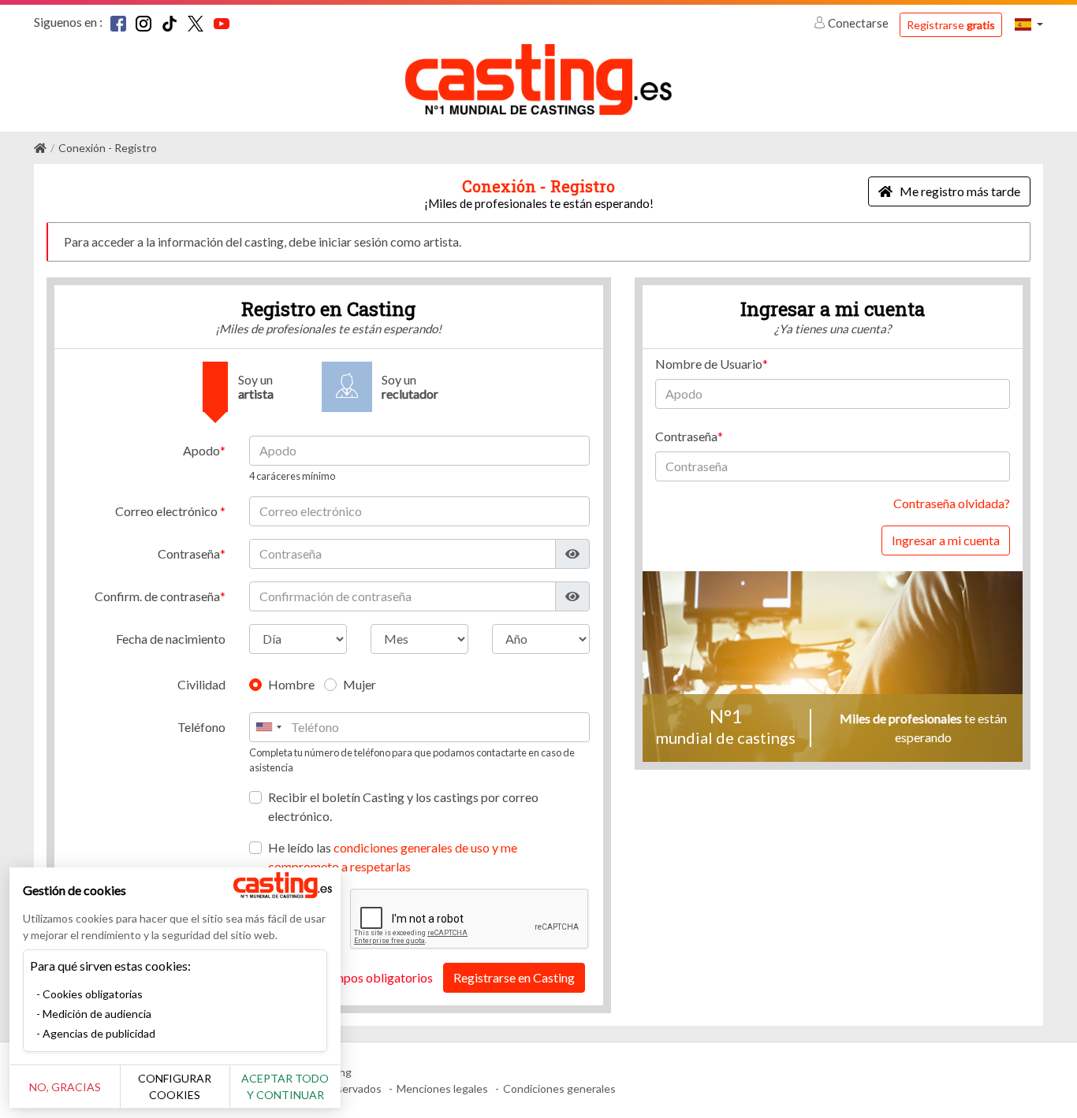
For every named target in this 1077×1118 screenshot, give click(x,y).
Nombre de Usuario (708, 363)
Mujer (359, 684)
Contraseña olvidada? (951, 503)
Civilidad (201, 684)
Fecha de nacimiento (170, 638)
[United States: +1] (268, 727)
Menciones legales (442, 1088)
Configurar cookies (174, 1086)
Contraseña (189, 553)
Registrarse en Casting (514, 977)
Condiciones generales (559, 1088)
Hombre (291, 684)
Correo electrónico (167, 510)
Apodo (201, 450)
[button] (1029, 24)
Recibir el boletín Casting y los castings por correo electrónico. (403, 806)
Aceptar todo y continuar (285, 1086)
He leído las (392, 857)
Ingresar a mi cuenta (946, 540)
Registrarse (951, 25)
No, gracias (65, 1087)
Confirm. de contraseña (157, 596)
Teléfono (201, 726)
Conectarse (858, 23)
